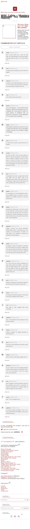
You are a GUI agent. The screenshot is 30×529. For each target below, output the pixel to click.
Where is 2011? (5, 462)
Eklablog (26, 523)
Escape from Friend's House (9, 450)
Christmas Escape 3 (7, 452)
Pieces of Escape (6, 449)
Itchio (2, 490)
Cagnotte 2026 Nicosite (10, 429)
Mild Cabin (4, 12)
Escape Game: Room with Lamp (10, 464)
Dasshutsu (4, 488)
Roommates (4, 454)
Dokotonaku (5, 453)
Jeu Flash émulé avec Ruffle (16, 12)
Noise (2, 460)
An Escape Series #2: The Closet (11, 457)
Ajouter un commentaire (14, 47)
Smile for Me (5, 455)
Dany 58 (3, 487)
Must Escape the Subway (8, 458)
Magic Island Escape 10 (8, 463)
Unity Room (4, 491)
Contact (11, 526)
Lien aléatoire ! (7, 441)
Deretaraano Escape (7, 470)
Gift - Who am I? (6, 467)
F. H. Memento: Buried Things (10, 469)
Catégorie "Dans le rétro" (9, 477)
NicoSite (13, 525)
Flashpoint (4, 478)
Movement (4, 459)
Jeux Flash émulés (6, 476)
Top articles (4, 526)
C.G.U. (25, 526)
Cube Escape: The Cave (8, 465)
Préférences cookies (23, 528)
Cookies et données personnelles (9, 528)
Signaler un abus (18, 526)
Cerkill (3, 486)
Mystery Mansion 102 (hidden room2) (23, 25)
